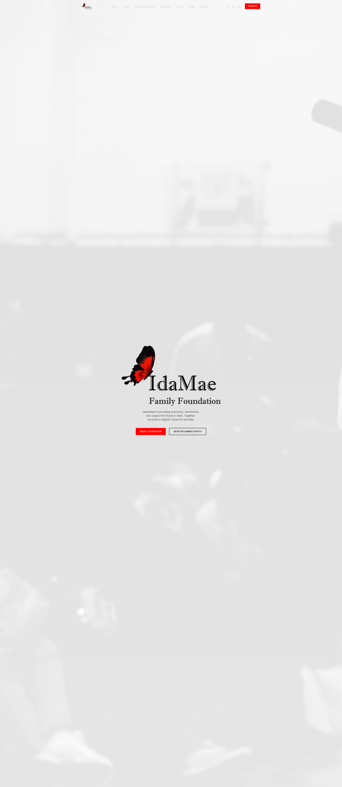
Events (179, 6)
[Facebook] (228, 6)
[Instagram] (234, 6)
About (126, 6)
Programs (165, 6)
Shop (191, 6)
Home (115, 6)
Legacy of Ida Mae (145, 6)
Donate (203, 6)
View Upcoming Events (188, 431)
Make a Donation (151, 431)
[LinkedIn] (239, 6)
